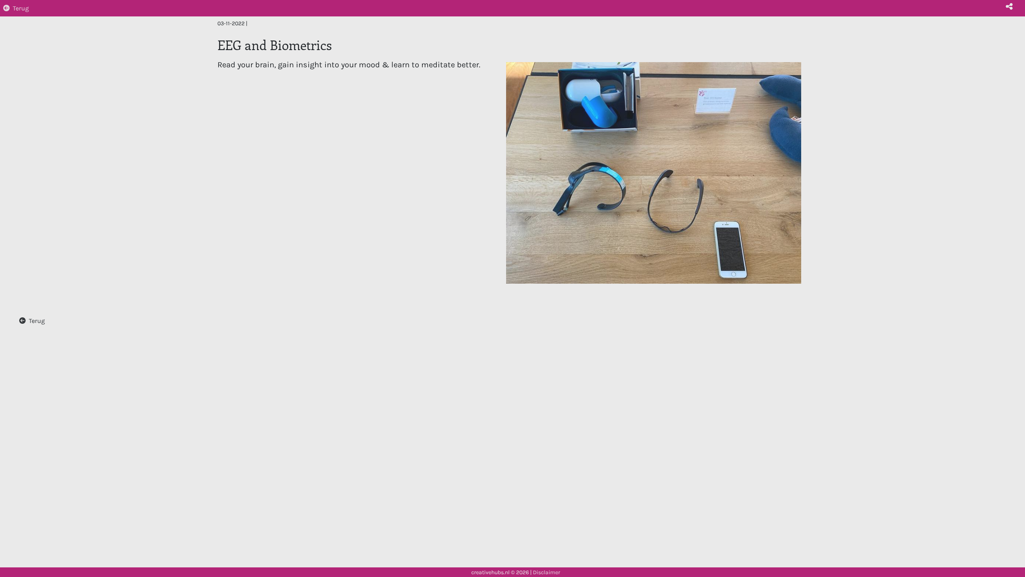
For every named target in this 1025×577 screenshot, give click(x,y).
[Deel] (1009, 6)
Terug (21, 8)
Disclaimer (546, 572)
